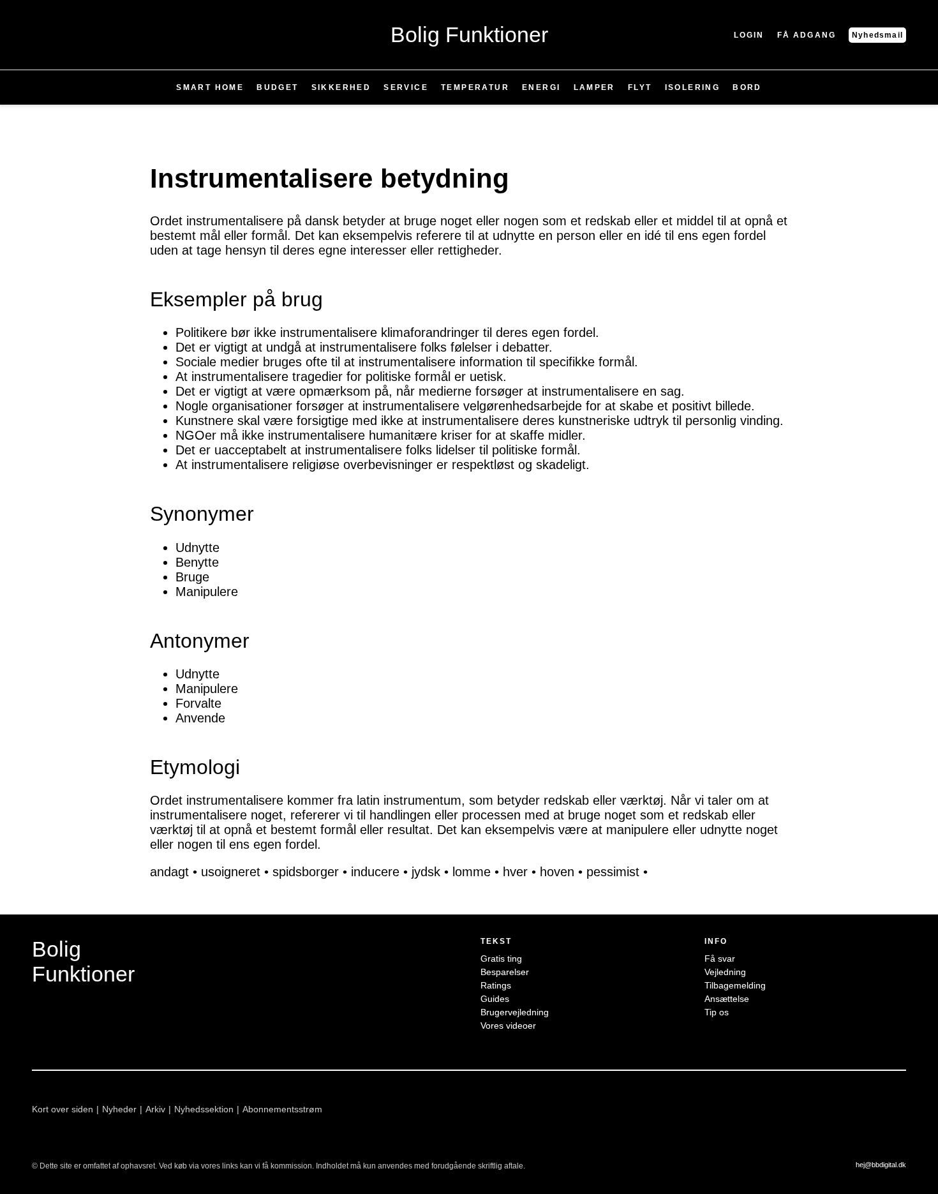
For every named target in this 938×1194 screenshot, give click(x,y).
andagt (169, 872)
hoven (557, 872)
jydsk (426, 872)
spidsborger (305, 872)
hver (515, 872)
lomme (471, 872)
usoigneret (230, 872)
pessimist (612, 872)
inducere (375, 872)
